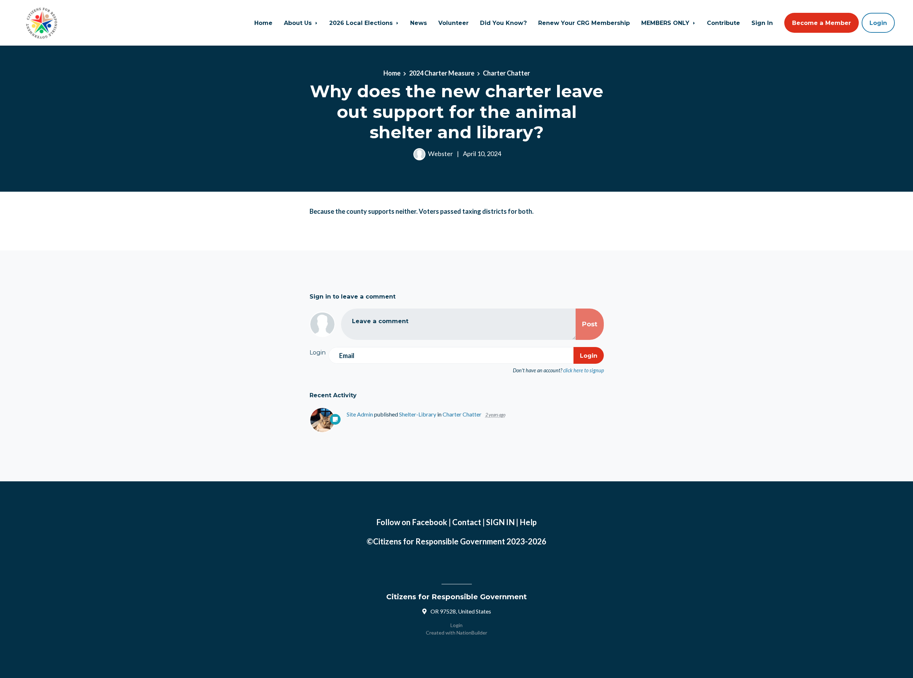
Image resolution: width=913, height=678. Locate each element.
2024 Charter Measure (441, 73)
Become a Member (821, 22)
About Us (298, 22)
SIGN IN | (503, 522)
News (418, 22)
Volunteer (453, 22)
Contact (466, 522)
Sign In (762, 22)
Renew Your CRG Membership (584, 22)
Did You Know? (503, 22)
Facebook (429, 522)
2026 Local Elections (361, 22)
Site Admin (360, 414)
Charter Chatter (506, 73)
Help (528, 522)
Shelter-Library (417, 414)
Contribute (723, 22)
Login (878, 22)
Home (263, 22)
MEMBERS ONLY (666, 22)
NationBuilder (471, 633)
